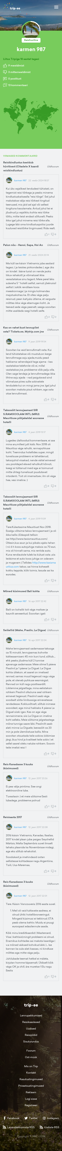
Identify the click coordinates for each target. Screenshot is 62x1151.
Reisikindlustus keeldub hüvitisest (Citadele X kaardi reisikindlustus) (21, 166)
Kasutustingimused (31, 1079)
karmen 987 (20, 180)
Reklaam (31, 1092)
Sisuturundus (31, 1041)
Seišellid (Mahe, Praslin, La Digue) (24, 630)
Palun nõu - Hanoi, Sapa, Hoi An (23, 245)
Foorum (31, 1050)
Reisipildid (31, 1035)
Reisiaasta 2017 (12, 817)
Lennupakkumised (31, 1015)
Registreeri (31, 1105)
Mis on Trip (31, 1066)
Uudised (31, 1028)
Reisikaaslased (31, 1022)
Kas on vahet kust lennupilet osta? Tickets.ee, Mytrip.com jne (23, 329)
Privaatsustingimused (31, 1085)
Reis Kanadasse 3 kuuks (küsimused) (18, 766)
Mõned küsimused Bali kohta (21, 591)
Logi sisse (31, 1099)
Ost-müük (31, 1057)
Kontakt (31, 1072)
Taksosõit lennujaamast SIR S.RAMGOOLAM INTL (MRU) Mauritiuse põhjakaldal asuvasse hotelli (23, 416)
